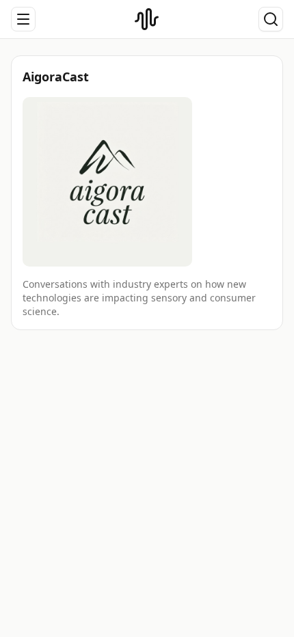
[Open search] (270, 19)
